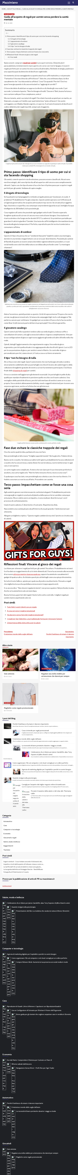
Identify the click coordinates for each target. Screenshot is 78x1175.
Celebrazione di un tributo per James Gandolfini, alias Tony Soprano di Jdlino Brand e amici (38, 903)
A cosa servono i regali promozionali (21, 611)
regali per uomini (29, 63)
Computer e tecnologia (11, 829)
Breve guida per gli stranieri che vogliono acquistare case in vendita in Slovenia (43, 1014)
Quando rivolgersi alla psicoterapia (24, 778)
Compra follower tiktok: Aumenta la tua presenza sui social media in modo (42, 962)
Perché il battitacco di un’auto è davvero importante (31, 724)
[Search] (73, 2)
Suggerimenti (8, 846)
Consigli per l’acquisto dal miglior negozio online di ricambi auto (43, 784)
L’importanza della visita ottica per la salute (24, 623)
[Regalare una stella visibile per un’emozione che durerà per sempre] (58, 660)
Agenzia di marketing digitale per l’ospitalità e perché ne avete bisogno (46, 769)
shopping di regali (20, 370)
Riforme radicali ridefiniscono (22, 1064)
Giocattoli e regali (9, 14)
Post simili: (13, 57)
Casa (5, 825)
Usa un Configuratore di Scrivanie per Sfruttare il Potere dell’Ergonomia (36, 1010)
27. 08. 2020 (8, 710)
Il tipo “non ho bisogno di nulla (20, 46)
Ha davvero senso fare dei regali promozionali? (25, 615)
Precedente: (18, 633)
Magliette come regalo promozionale (18, 708)
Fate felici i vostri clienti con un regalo (22, 607)
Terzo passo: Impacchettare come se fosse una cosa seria (28, 52)
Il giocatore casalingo (17, 44)
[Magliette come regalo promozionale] (20, 694)
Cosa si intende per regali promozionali (35, 730)
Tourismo (6, 850)
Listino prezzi (6, 886)
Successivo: (60, 634)
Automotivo (7, 821)
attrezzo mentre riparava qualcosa (26, 574)
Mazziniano (10, 2)
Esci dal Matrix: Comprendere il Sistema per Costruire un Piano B (29, 1060)
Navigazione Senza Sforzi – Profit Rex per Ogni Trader (35, 1068)
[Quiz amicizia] (20, 660)
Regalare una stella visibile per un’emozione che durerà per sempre (35, 1153)
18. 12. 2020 (46, 679)
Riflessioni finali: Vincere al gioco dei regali (22, 55)
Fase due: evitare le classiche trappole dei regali (24, 49)
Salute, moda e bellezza (11, 842)
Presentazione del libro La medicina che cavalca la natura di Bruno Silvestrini (42, 911)
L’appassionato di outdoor (19, 41)
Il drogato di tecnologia (18, 39)
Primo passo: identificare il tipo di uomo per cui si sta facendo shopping (33, 36)
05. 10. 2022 (8, 676)
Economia (6, 833)
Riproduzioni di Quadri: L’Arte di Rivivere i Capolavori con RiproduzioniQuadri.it (34, 1006)
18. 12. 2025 (9, 23)
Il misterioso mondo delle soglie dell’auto (27, 739)
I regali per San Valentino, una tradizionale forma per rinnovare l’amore (34, 619)
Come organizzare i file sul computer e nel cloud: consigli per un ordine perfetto (40, 763)
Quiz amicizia (9, 674)
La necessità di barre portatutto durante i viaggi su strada (42, 746)
